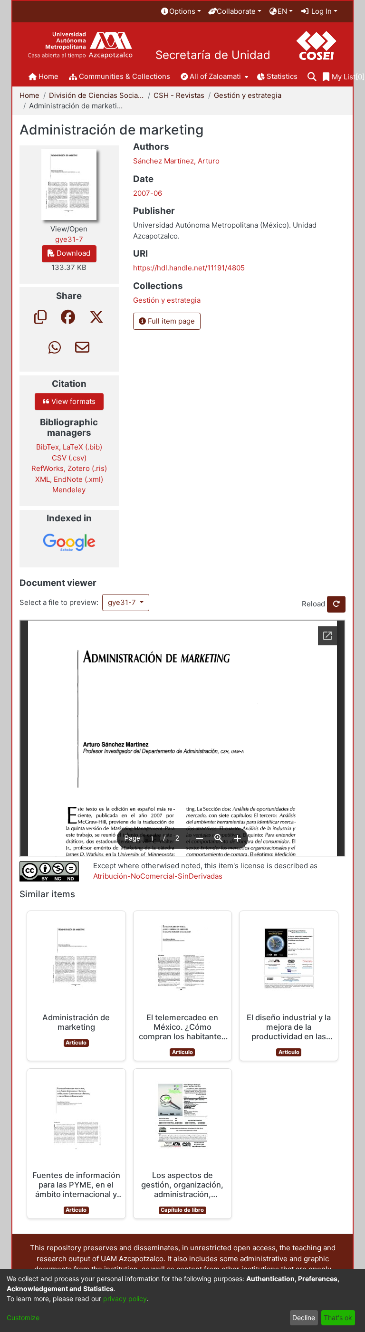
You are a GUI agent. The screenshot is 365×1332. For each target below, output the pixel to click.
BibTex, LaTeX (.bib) (69, 446)
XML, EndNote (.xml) (69, 479)
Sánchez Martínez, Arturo (176, 160)
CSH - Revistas (179, 95)
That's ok (338, 1317)
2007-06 (147, 193)
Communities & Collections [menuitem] (124, 76)
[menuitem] (180, 11)
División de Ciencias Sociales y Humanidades (96, 95)
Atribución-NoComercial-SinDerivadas (157, 876)
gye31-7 (123, 602)
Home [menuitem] (48, 76)
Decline (303, 1317)
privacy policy (125, 1298)
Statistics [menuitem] (282, 76)
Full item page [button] (170, 321)
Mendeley (69, 489)
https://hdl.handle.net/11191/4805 (189, 267)
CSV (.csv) (69, 457)
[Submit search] (312, 77)
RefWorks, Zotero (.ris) (69, 468)
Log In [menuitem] (320, 11)
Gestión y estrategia (247, 95)
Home (29, 95)
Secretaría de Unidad (212, 55)
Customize (23, 1317)
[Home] (80, 45)
